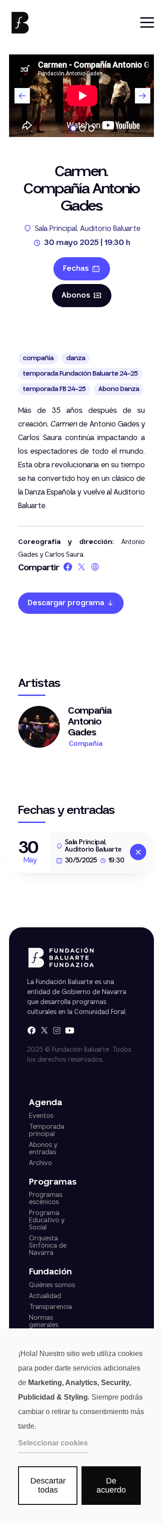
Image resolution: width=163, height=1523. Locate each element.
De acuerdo (111, 1485)
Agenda (45, 1103)
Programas (53, 1182)
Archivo (40, 1163)
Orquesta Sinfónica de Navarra (48, 1246)
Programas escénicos (45, 1198)
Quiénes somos (52, 1285)
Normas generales (43, 1321)
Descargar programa (66, 603)
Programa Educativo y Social (46, 1220)
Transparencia (50, 1307)
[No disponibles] (138, 852)
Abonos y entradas (43, 1149)
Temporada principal (46, 1130)
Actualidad (45, 1296)
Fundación (50, 1272)
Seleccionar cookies (53, 1443)
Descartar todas (48, 1485)
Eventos (41, 1116)
